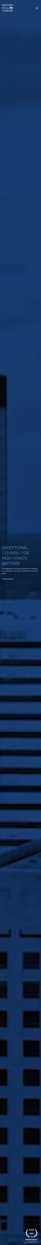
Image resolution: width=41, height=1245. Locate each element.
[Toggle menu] (37, 8)
